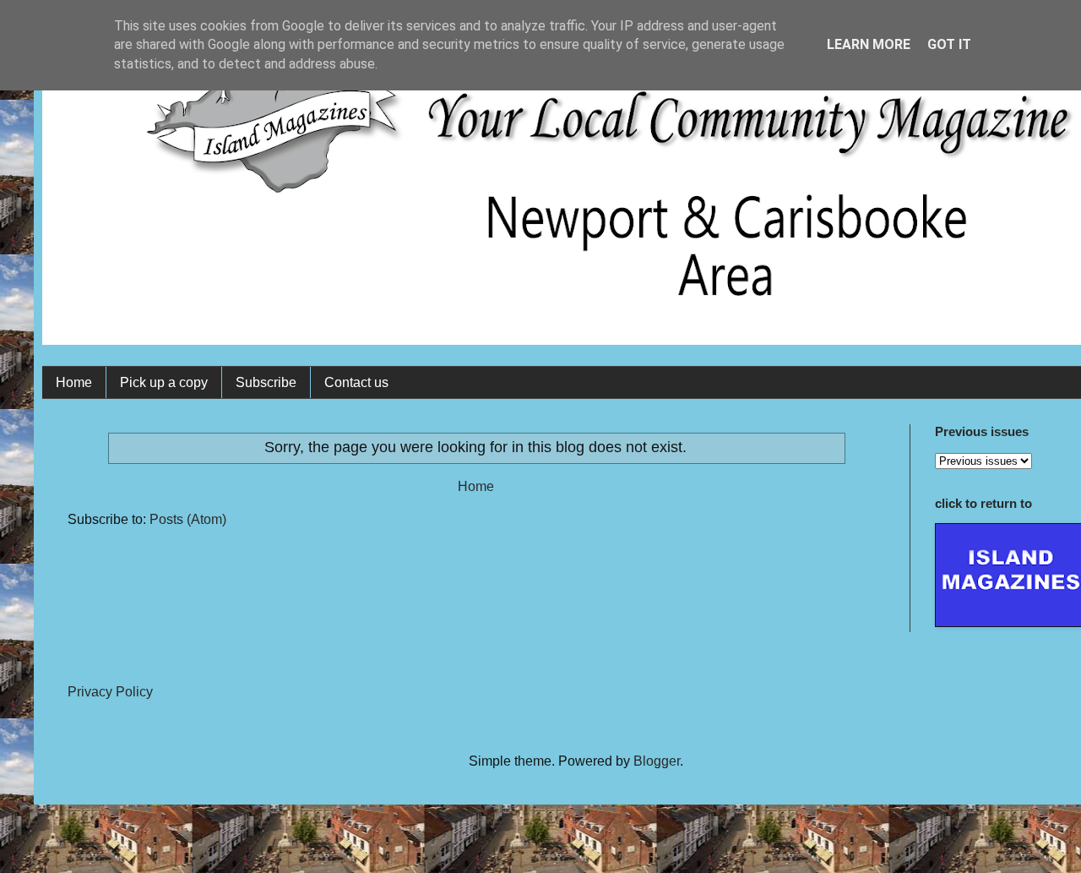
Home (74, 382)
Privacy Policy (110, 692)
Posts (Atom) (187, 519)
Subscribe (266, 382)
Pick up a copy (164, 382)
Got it (949, 44)
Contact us (356, 382)
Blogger (656, 761)
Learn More (868, 44)
